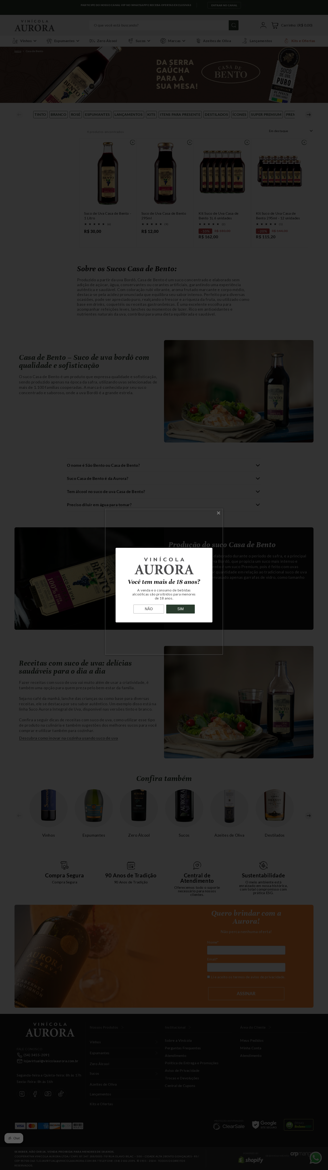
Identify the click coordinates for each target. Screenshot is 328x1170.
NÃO (149, 609)
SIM (180, 609)
